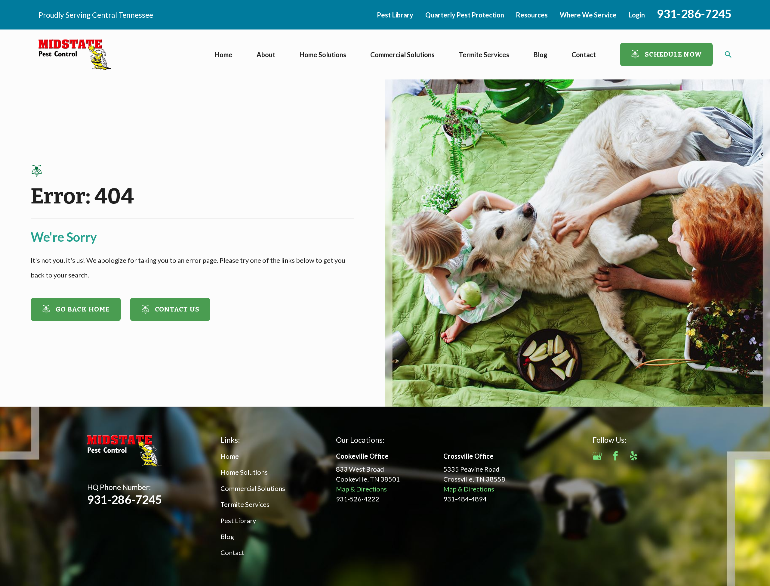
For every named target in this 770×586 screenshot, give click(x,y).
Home (229, 456)
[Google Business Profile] (597, 455)
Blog (227, 536)
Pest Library (395, 15)
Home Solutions (244, 472)
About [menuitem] (266, 55)
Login (636, 15)
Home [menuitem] (223, 55)
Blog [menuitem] (540, 55)
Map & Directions (361, 489)
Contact (232, 552)
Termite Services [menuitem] (484, 55)
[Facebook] (615, 455)
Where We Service (588, 15)
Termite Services (245, 504)
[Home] (74, 54)
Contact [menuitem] (583, 55)
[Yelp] (633, 455)
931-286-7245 (694, 13)
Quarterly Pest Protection (464, 15)
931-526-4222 (357, 499)
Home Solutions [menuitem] (322, 55)
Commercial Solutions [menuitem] (402, 55)
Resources (532, 15)
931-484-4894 (465, 499)
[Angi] (652, 455)
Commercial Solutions (252, 488)
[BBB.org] (670, 455)
